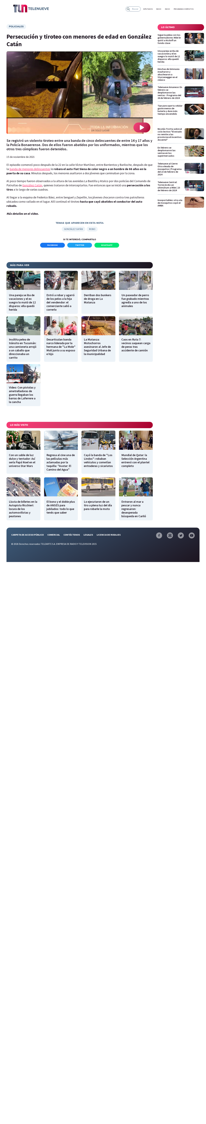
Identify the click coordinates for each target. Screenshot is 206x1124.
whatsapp (107, 245)
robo (92, 229)
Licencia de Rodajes (109, 534)
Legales (88, 534)
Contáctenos (71, 534)
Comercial (53, 534)
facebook (52, 245)
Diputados (148, 9)
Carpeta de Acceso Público (27, 534)
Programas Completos (183, 9)
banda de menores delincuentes (30, 169)
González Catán (32, 185)
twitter (79, 245)
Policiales (16, 26)
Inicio (158, 9)
